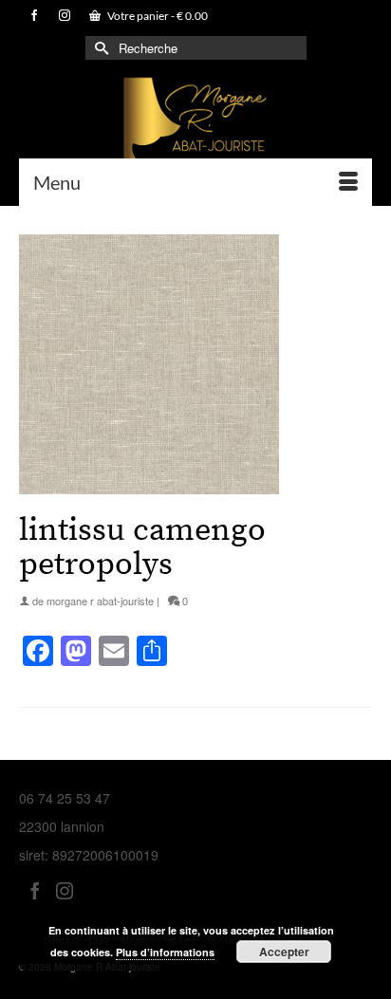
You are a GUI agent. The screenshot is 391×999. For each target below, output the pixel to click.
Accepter (284, 951)
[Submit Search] (99, 48)
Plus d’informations (165, 952)
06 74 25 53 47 (64, 797)
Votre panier (156, 16)
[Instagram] (64, 889)
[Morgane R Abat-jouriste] (195, 122)
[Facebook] (35, 889)
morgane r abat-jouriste (100, 600)
